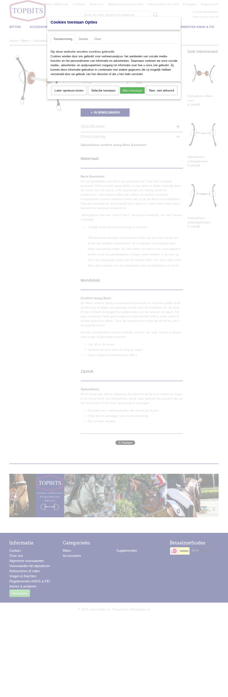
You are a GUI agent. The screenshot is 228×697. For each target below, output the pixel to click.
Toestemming (62, 39)
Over (97, 39)
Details (83, 39)
